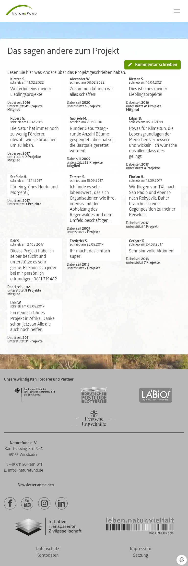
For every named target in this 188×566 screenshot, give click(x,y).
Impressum (140, 548)
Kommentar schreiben (155, 64)
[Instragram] (44, 504)
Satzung (140, 555)
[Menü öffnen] (177, 11)
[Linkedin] (61, 504)
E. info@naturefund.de (23, 470)
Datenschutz (47, 548)
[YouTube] (27, 504)
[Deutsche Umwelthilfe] (94, 425)
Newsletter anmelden (36, 485)
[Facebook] (10, 504)
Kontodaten (47, 555)
